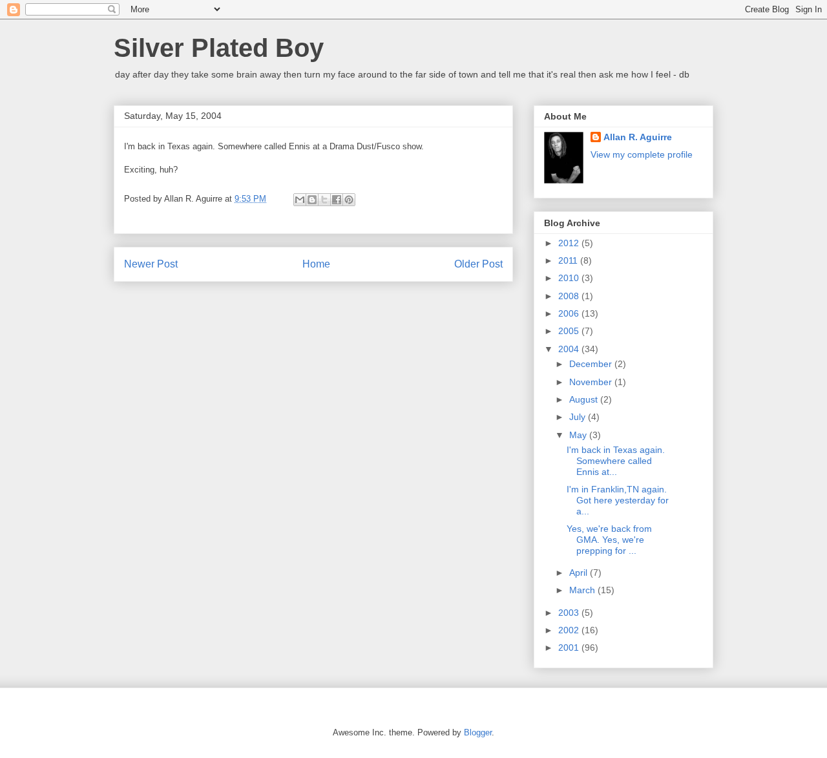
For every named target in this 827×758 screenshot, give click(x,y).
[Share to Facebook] (336, 199)
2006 (569, 313)
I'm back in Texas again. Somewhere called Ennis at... (616, 461)
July (578, 417)
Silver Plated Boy (219, 48)
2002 (569, 630)
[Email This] (299, 199)
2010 (569, 278)
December (591, 364)
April (579, 572)
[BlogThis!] (312, 199)
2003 (569, 612)
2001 (569, 647)
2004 (569, 349)
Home (316, 263)
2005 (569, 331)
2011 (569, 260)
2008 (569, 296)
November (591, 382)
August (584, 399)
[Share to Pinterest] (348, 199)
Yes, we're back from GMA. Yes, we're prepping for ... (609, 539)
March (583, 590)
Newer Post (151, 263)
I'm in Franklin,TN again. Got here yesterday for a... (618, 500)
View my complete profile (642, 154)
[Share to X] (324, 199)
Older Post (478, 263)
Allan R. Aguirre (637, 137)
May (579, 435)
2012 (569, 243)
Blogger (478, 732)
